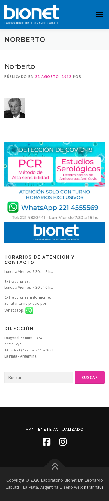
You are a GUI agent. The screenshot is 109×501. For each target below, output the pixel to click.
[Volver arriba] (54, 466)
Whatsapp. (14, 310)
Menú (99, 14)
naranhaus (94, 487)
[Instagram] (62, 441)
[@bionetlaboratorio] (46, 441)
